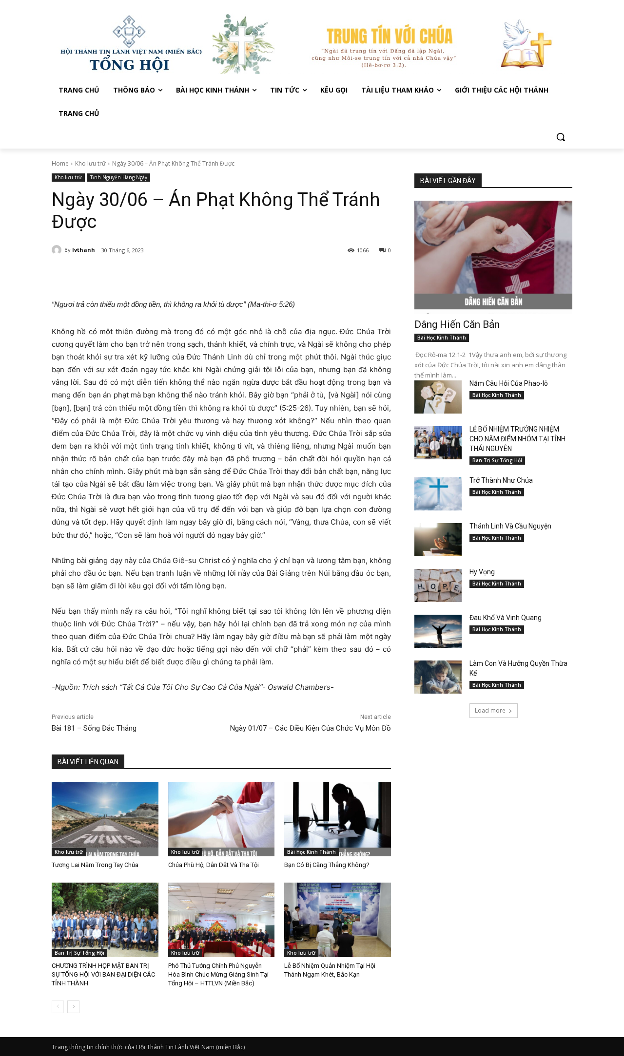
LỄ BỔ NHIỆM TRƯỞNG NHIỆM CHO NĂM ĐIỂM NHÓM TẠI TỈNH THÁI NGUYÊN (517, 439)
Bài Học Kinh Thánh (311, 852)
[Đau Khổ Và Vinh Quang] (438, 631)
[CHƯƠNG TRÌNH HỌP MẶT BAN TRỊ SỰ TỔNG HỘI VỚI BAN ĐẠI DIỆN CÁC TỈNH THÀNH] (105, 920)
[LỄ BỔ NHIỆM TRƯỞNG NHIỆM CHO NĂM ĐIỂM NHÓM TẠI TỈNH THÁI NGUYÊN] (438, 442)
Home (60, 163)
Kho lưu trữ (90, 163)
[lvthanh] (58, 250)
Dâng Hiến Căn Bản (457, 324)
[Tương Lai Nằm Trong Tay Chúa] (105, 819)
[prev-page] (58, 1006)
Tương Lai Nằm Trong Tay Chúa (95, 864)
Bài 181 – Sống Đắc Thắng (94, 728)
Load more (490, 710)
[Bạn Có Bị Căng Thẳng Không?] (337, 819)
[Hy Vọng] (438, 585)
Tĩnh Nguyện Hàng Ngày (118, 177)
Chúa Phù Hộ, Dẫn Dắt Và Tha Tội (213, 864)
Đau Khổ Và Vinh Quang (506, 618)
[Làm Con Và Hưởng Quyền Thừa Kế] (438, 677)
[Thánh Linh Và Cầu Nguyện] (438, 539)
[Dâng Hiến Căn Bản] (493, 257)
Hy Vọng (482, 572)
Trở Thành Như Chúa (501, 480)
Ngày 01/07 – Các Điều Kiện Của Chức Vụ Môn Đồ (310, 728)
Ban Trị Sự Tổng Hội (79, 952)
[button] (560, 137)
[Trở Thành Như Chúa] (438, 493)
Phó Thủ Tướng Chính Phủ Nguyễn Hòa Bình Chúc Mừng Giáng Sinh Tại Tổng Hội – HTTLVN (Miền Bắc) (218, 974)
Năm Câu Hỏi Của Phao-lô (508, 383)
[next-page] (73, 1006)
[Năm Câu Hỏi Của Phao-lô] (438, 397)
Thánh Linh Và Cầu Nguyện (510, 526)
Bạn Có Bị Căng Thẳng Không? (327, 864)
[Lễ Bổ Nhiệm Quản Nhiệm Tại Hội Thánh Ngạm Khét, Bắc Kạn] (337, 920)
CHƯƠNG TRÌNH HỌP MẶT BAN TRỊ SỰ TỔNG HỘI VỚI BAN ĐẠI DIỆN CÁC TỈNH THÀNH (103, 974)
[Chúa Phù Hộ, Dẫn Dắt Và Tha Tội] (221, 819)
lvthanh (83, 249)
